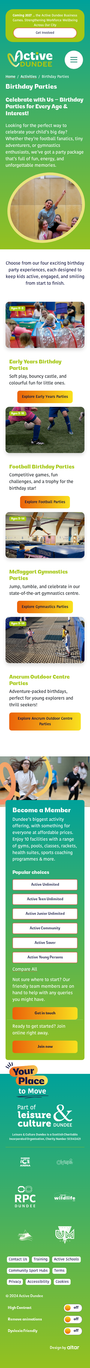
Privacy (15, 1282)
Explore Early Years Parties (45, 397)
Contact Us (18, 1259)
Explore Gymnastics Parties (45, 607)
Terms (59, 1271)
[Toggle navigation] (74, 60)
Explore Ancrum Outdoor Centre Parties (45, 721)
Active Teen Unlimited (45, 899)
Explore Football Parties (45, 502)
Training (41, 1259)
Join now (45, 1047)
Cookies (62, 1282)
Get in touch (45, 1013)
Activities (29, 77)
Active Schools (66, 1259)
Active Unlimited (45, 885)
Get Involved (45, 33)
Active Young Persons (45, 957)
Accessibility (38, 1282)
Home (10, 77)
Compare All (24, 969)
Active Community (45, 928)
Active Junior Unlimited (45, 914)
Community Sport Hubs (28, 1271)
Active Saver (45, 943)
